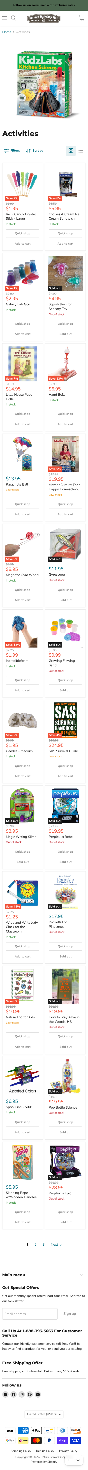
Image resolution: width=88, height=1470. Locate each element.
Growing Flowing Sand (62, 663)
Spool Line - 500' (19, 1107)
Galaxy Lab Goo (18, 304)
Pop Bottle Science (63, 1107)
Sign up (69, 1313)
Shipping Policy (21, 1451)
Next (55, 1244)
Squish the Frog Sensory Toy (60, 306)
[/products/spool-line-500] (22, 1076)
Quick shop (22, 233)
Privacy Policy (68, 1451)
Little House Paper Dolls (20, 396)
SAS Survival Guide (63, 751)
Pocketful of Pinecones (58, 924)
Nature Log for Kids (20, 1017)
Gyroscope (57, 574)
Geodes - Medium (19, 751)
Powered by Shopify (44, 1462)
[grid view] (71, 151)
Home (6, 32)
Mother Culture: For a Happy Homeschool (64, 487)
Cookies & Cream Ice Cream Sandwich (64, 216)
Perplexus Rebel (61, 836)
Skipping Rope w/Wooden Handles (21, 1195)
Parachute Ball (17, 484)
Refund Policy (45, 1451)
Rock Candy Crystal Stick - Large (21, 216)
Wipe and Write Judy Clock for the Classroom (22, 927)
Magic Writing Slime (21, 836)
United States (42, 1414)
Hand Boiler (58, 394)
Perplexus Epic (60, 1193)
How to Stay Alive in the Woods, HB (64, 1019)
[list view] (81, 151)
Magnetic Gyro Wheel (22, 575)
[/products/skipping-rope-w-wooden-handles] (22, 1162)
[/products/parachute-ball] (22, 454)
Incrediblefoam (17, 660)
